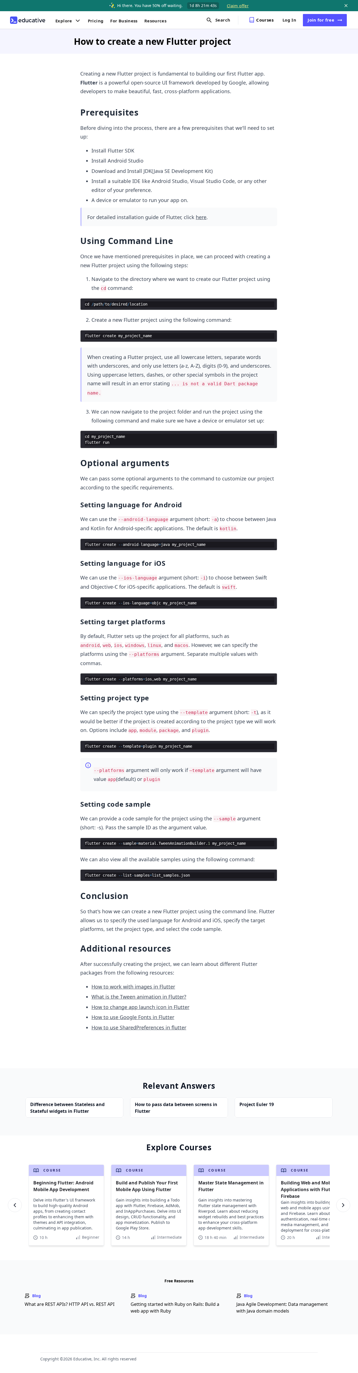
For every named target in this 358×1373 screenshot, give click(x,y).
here (201, 217)
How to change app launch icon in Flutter (140, 1007)
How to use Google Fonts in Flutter (132, 1017)
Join (321, 20)
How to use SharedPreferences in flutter (138, 1027)
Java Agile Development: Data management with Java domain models (282, 1307)
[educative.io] (27, 20)
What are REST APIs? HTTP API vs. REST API (69, 1304)
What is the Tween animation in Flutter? (138, 996)
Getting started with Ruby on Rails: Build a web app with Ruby (175, 1307)
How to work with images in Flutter (133, 986)
